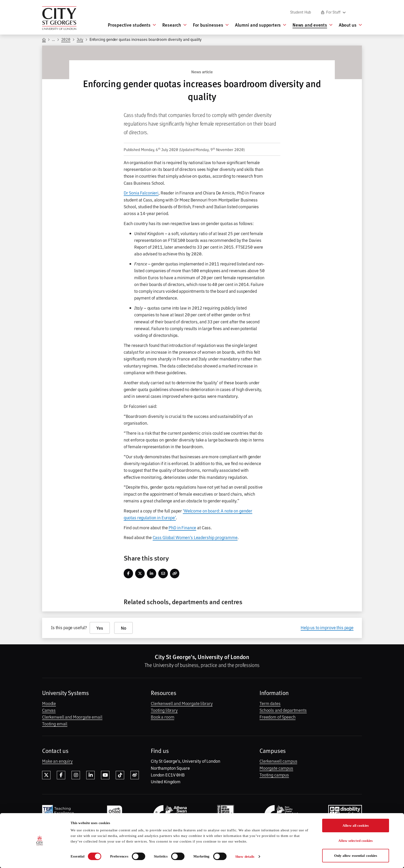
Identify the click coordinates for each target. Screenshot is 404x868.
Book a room (162, 717)
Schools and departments (283, 710)
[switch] (138, 856)
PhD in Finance (182, 527)
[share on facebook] (128, 573)
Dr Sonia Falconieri (141, 192)
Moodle (49, 703)
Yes (99, 628)
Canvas (49, 710)
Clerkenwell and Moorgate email (72, 717)
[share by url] (175, 573)
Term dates (270, 703)
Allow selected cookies (355, 841)
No (123, 628)
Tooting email (54, 723)
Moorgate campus (276, 768)
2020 (66, 39)
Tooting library (164, 710)
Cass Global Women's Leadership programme (195, 537)
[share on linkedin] (151, 573)
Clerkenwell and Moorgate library (182, 703)
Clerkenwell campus (278, 761)
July (80, 39)
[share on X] (140, 573)
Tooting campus (274, 774)
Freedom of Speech (278, 717)
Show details (244, 856)
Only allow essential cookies (355, 855)
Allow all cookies (356, 825)
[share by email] (163, 573)
